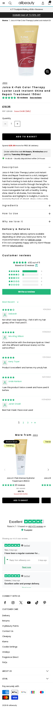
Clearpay (6, 636)
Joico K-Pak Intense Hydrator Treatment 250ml (21, 479)
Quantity (6, 118)
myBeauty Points (10, 626)
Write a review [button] (26, 291)
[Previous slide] (4, 469)
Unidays (6, 652)
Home (5, 20)
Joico (4, 83)
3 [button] (27, 422)
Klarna (5, 641)
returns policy (16, 245)
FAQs (4, 662)
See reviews (36, 97)
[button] (10, 3)
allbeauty (13, 705)
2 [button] (23, 422)
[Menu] (3, 3)
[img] (8, 309)
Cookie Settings (9, 646)
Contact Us (7, 631)
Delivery (6, 615)
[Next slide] (48, 469)
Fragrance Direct (10, 657)
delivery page (34, 239)
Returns (6, 620)
